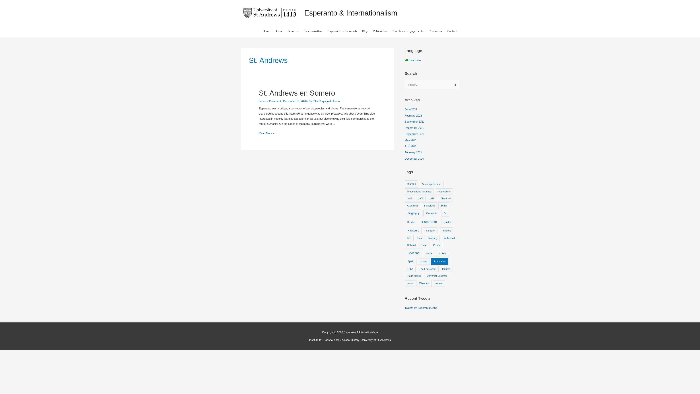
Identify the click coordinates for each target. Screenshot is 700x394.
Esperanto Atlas (313, 31)
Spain (410, 261)
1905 (409, 198)
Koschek (446, 230)
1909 (420, 198)
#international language (419, 191)
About (279, 31)
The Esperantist (427, 269)
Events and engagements (408, 31)
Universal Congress (437, 276)
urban (410, 283)
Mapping (432, 238)
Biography (413, 213)
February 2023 (413, 115)
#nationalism (444, 191)
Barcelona (429, 205)
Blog (365, 31)
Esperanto (429, 222)
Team (291, 31)
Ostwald (411, 245)
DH (445, 213)
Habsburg (413, 230)
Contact (452, 31)
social (429, 253)
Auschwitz (412, 205)
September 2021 (414, 134)
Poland (436, 245)
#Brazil (411, 184)
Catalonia (431, 213)
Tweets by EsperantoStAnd (421, 307)
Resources (435, 31)
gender (447, 222)
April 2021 (411, 146)
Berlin (444, 205)
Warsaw (424, 283)
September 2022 (414, 121)
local (419, 238)
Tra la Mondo (414, 276)
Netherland (449, 238)
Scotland (413, 253)
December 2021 (414, 127)
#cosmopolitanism (431, 184)
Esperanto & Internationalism (350, 13)
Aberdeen (446, 198)
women (439, 283)
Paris (424, 245)
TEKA (410, 269)
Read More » (266, 133)
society (442, 253)
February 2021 (413, 152)
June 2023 (411, 109)
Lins (409, 238)
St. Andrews (439, 261)
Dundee (411, 222)
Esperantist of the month (342, 31)
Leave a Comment (270, 101)
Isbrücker (430, 230)
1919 (431, 198)
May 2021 (411, 140)
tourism (446, 269)
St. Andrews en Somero (297, 93)
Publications (380, 31)
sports (424, 261)
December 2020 (414, 158)
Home (266, 31)
